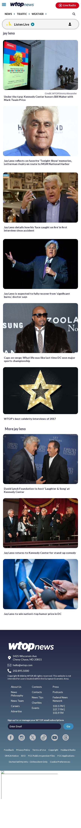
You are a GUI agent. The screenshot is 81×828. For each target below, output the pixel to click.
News (8, 14)
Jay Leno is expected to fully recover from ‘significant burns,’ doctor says (37, 295)
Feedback (9, 749)
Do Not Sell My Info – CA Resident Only (28, 761)
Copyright (53, 749)
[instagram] (21, 737)
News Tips (37, 697)
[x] (33, 737)
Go (68, 726)
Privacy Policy (23, 749)
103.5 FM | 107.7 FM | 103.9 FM (59, 709)
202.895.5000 (21, 671)
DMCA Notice (12, 755)
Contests (37, 686)
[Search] (74, 14)
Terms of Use (39, 749)
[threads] (66, 737)
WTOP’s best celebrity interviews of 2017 (30, 418)
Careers (15, 706)
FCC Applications (65, 755)
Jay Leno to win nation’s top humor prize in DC (32, 613)
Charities (37, 702)
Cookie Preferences (60, 761)
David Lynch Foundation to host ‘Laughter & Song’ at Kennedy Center (37, 490)
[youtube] (54, 737)
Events (35, 707)
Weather (38, 14)
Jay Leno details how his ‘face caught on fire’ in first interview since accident (35, 229)
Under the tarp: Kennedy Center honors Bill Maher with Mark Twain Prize (38, 98)
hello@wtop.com (22, 665)
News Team (17, 700)
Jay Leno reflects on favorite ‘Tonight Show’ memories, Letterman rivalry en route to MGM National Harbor (38, 162)
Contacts (37, 692)
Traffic (22, 14)
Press (56, 686)
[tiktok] (43, 737)
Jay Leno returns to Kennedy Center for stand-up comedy (40, 552)
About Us (16, 686)
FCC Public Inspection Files (41, 755)
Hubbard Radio (68, 749)
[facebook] (11, 737)
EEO (23, 755)
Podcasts (58, 692)
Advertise (16, 711)
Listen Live (21, 24)
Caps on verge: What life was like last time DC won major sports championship (39, 359)
